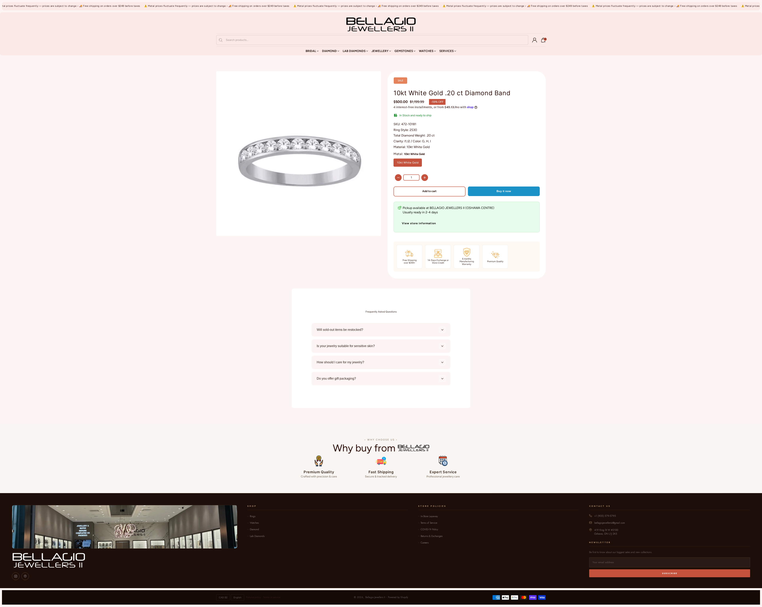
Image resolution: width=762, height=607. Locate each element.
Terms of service (272, 597)
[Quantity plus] (424, 177)
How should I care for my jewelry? (340, 362)
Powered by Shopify (398, 597)
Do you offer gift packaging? (336, 378)
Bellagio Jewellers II (375, 597)
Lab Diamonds (257, 536)
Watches (254, 523)
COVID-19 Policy (429, 529)
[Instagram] (15, 576)
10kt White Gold (408, 162)
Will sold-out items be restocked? (340, 329)
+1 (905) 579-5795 (605, 516)
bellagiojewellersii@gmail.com (609, 523)
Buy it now (503, 191)
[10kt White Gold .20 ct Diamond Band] (298, 153)
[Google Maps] (25, 576)
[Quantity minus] (398, 177)
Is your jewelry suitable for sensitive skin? (346, 346)
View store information (419, 223)
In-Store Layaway (429, 516)
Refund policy (253, 597)
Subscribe (669, 573)
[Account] (534, 40)
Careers (425, 542)
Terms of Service (429, 523)
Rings (252, 516)
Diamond (254, 529)
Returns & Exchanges (432, 536)
